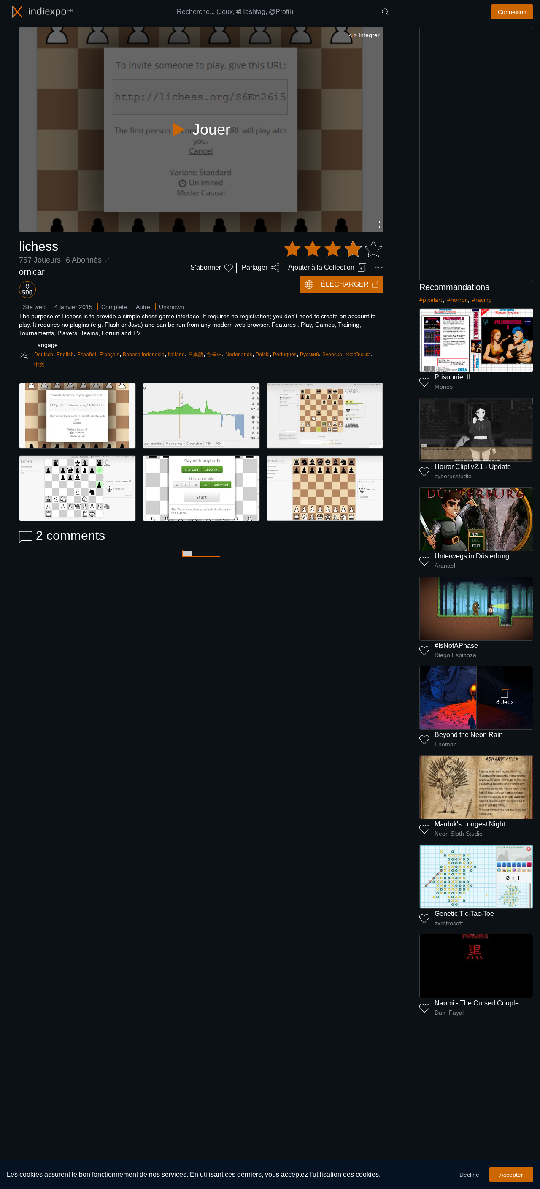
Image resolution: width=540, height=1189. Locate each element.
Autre (143, 306)
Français (109, 355)
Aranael (445, 565)
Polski (263, 355)
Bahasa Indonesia (144, 355)
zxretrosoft (449, 923)
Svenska (332, 355)
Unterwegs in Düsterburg (472, 556)
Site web (34, 306)
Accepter (511, 1174)
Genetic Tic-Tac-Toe (464, 913)
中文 (39, 365)
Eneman (446, 744)
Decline (469, 1174)
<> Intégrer (364, 35)
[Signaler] (379, 267)
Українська (358, 355)
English (65, 355)
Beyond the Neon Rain (469, 734)
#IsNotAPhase (456, 645)
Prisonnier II (452, 377)
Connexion (512, 11)
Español (86, 355)
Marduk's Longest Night (470, 824)
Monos (444, 386)
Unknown (171, 306)
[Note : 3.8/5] (332, 249)
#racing (482, 299)
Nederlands (238, 355)
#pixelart (430, 299)
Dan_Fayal (449, 1012)
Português (285, 355)
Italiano (176, 355)
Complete (114, 306)
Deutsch (43, 355)
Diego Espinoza (455, 655)
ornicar (32, 271)
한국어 (214, 355)
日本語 (195, 355)
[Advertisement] (476, 154)
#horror (457, 299)
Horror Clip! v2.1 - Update (473, 466)
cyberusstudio (453, 476)
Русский (309, 355)
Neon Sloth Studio (459, 833)
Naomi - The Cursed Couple (477, 1003)
